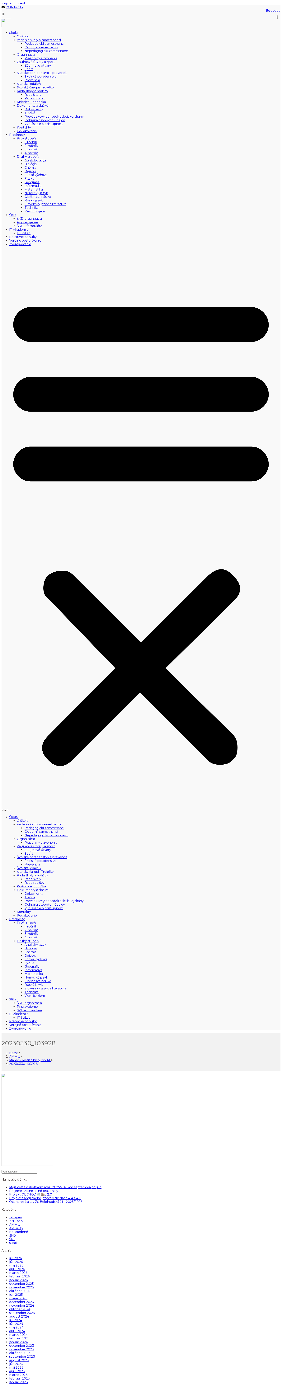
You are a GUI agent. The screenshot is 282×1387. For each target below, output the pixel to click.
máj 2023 (16, 1367)
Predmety (17, 135)
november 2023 (21, 1349)
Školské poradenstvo (41, 76)
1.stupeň (15, 1217)
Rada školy (33, 95)
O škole (23, 36)
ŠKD (12, 215)
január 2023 (18, 1382)
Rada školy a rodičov (32, 91)
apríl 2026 (17, 1269)
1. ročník (31, 142)
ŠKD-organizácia (29, 218)
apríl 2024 (17, 1331)
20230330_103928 (23, 1064)
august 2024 (19, 1316)
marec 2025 (18, 1298)
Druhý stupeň (28, 156)
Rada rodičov (35, 98)
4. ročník (31, 153)
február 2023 (19, 1378)
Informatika (33, 186)
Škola (13, 33)
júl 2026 (15, 1258)
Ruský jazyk (34, 200)
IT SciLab (24, 233)
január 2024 (18, 1342)
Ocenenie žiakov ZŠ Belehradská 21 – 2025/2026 (45, 1202)
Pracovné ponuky (23, 237)
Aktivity (14, 1224)
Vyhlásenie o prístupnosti (44, 124)
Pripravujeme (27, 222)
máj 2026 (16, 1265)
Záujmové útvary (38, 65)
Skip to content (13, 3)
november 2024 (21, 1305)
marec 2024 (18, 1335)
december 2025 (21, 1284)
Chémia (30, 167)
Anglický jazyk (35, 160)
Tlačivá (30, 113)
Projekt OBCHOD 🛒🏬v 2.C (30, 1194)
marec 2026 (18, 1273)
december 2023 (21, 1345)
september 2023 (22, 1356)
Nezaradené (18, 1232)
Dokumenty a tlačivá (33, 105)
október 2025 (19, 1291)
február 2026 (19, 1276)
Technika (32, 208)
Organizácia (26, 54)
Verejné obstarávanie (25, 240)
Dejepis (30, 171)
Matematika (34, 189)
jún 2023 (16, 1364)
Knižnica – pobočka (31, 102)
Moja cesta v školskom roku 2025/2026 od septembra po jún (55, 1187)
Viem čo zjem (35, 211)
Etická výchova (36, 175)
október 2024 (19, 1309)
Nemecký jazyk (36, 193)
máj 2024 (16, 1327)
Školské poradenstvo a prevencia (42, 73)
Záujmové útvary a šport (36, 62)
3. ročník (31, 149)
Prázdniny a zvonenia (41, 58)
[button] (141, 530)
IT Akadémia (18, 229)
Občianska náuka (38, 197)
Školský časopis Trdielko (35, 87)
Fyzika (29, 178)
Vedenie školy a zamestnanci (39, 40)
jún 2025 (16, 1294)
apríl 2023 (17, 1371)
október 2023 (19, 1353)
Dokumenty (34, 109)
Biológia (31, 164)
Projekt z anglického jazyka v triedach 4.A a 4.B (45, 1198)
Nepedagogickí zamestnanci (46, 51)
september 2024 (22, 1313)
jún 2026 (16, 1262)
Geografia (32, 182)
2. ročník (31, 146)
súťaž (13, 1243)
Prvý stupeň (26, 138)
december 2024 (21, 1302)
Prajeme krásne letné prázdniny (33, 1191)
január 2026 (18, 1280)
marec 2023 (18, 1375)
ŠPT (12, 1239)
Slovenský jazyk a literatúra (45, 204)
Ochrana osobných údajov (45, 120)
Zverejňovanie (20, 244)
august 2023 (19, 1360)
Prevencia (32, 80)
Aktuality (16, 1228)
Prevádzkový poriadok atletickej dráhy (54, 116)
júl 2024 (15, 1320)
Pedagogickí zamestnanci (44, 43)
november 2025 (21, 1287)
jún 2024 (16, 1324)
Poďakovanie (27, 131)
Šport (29, 69)
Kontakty (24, 127)
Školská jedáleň (29, 84)
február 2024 (19, 1338)
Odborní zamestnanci (41, 47)
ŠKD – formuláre (29, 226)
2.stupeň (16, 1221)
